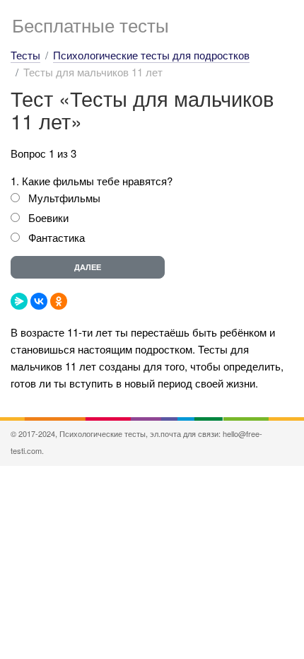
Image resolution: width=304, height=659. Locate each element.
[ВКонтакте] (38, 301)
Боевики (48, 217)
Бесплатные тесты (90, 24)
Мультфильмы (64, 197)
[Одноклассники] (58, 301)
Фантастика (56, 237)
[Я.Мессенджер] (19, 301)
